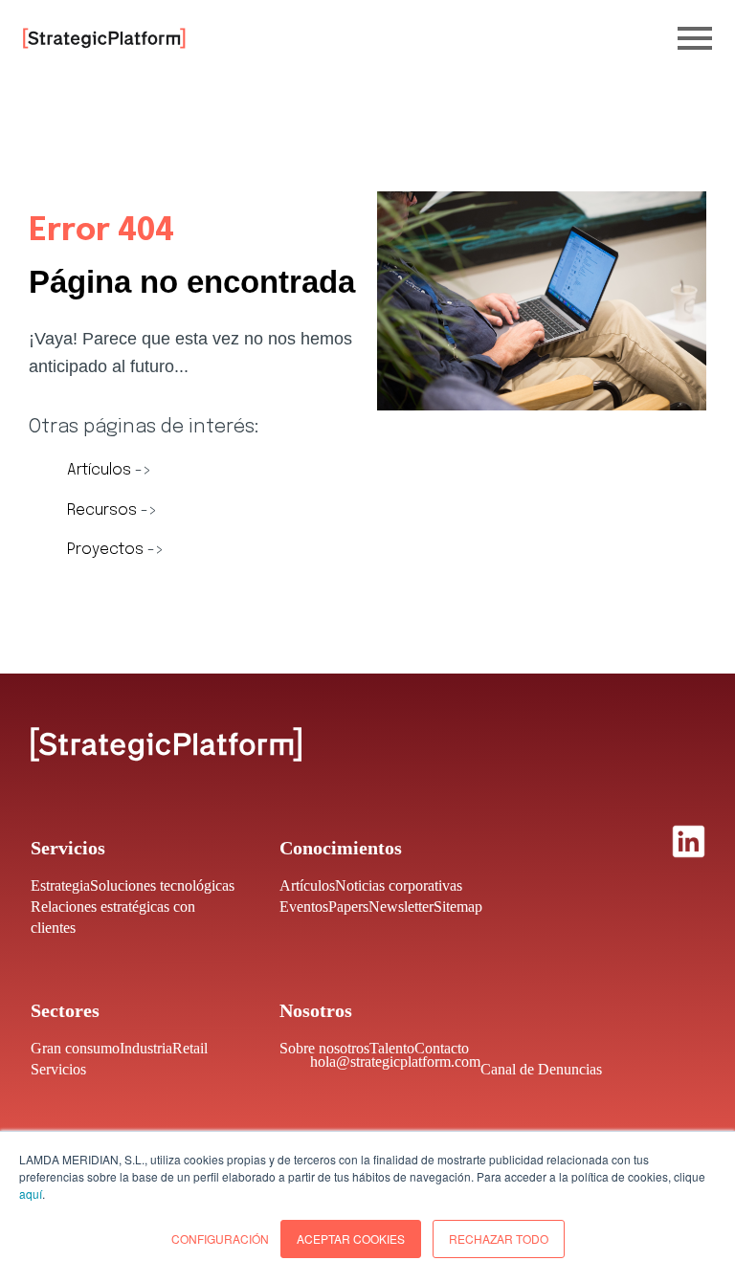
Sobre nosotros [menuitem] (324, 1048)
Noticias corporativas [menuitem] (398, 885)
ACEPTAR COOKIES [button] (351, 1238)
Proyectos (107, 550)
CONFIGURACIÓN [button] (220, 1238)
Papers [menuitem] (348, 906)
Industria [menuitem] (146, 1048)
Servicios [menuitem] (58, 1069)
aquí (30, 1193)
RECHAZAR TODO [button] (498, 1238)
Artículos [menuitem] (307, 885)
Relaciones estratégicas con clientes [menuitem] (113, 917)
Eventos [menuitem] (303, 906)
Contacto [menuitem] (441, 1048)
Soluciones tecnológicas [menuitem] (162, 885)
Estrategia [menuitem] (60, 885)
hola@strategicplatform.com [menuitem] (395, 1061)
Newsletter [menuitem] (401, 906)
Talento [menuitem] (391, 1048)
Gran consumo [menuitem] (75, 1048)
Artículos (101, 470)
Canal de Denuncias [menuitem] (541, 1069)
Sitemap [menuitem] (458, 906)
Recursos (104, 510)
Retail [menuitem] (190, 1048)
